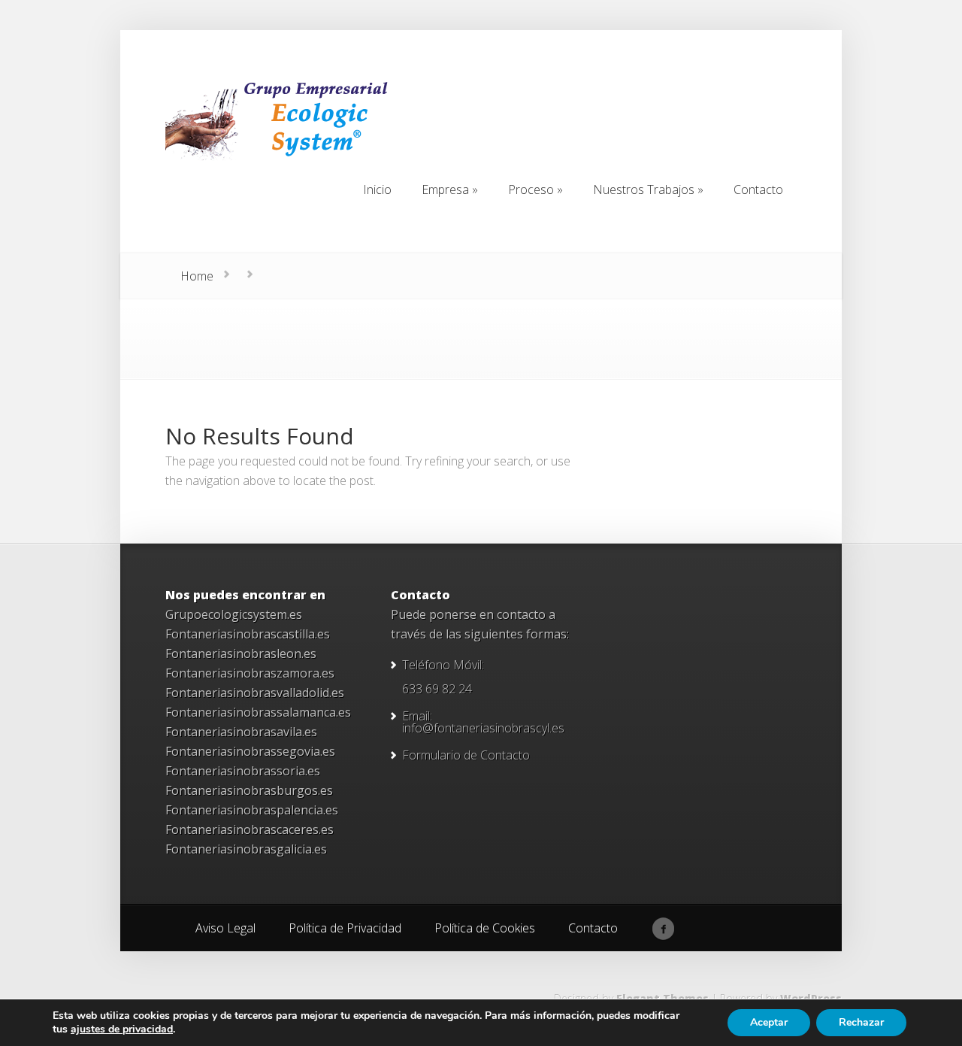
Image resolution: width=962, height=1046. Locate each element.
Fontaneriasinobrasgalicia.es (246, 849)
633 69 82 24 (437, 689)
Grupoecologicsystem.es (233, 614)
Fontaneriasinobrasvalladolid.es (254, 692)
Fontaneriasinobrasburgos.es (249, 790)
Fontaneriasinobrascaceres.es (249, 829)
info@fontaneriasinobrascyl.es (483, 728)
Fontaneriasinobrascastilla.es (247, 634)
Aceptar (769, 1022)
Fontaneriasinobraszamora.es (249, 673)
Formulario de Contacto (466, 755)
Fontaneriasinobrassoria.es (242, 771)
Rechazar (861, 1022)
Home (196, 276)
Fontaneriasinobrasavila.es (241, 731)
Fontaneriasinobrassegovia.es (250, 751)
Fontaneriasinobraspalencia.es (251, 810)
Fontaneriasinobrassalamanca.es (258, 712)
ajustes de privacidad (122, 1029)
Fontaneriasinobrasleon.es (240, 653)
